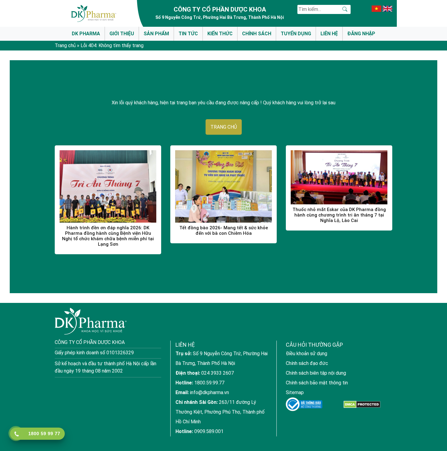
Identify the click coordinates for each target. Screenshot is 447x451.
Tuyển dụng (296, 33)
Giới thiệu (121, 33)
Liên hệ (329, 33)
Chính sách (256, 33)
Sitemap (295, 392)
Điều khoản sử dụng (306, 353)
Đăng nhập (361, 33)
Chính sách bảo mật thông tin (317, 383)
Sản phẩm (156, 33)
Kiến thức (220, 33)
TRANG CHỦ (223, 127)
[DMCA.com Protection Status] (362, 404)
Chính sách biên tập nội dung (316, 373)
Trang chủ (65, 45)
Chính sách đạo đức (307, 363)
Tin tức (188, 33)
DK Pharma (86, 33)
